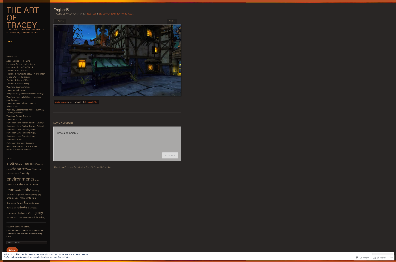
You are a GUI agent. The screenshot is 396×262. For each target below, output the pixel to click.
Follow (12, 250)
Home (9, 41)
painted (28, 194)
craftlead (33, 169)
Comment (170, 155)
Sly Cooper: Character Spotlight (20, 143)
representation (28, 198)
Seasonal (11, 203)
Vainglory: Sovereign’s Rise (18, 87)
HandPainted (22, 184)
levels (18, 190)
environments (20, 178)
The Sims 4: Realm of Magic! (18, 80)
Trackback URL (91, 102)
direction (15, 173)
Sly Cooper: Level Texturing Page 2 (21, 133)
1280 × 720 (91, 14)
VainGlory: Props (13, 119)
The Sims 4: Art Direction (17, 71)
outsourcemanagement (15, 194)
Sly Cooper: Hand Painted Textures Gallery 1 (25, 123)
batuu (8, 169)
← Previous (59, 21)
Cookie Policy (64, 257)
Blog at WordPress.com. (63, 167)
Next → (172, 21)
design (9, 173)
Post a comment (61, 102)
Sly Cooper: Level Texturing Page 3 (21, 130)
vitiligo (16, 218)
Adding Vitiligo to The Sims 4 (18, 61)
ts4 (26, 213)
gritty (37, 180)
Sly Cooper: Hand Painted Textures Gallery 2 (25, 126)
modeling (35, 190)
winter (22, 218)
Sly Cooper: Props (14, 140)
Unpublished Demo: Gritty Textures (21, 146)
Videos (10, 217)
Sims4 (20, 203)
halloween (10, 184)
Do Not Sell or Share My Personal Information (92, 167)
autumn (40, 164)
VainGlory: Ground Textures (18, 116)
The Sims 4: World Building (17, 84)
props (9, 198)
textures (25, 207)
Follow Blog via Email (18, 226)
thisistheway (11, 213)
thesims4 (34, 208)
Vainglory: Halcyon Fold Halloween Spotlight (25, 94)
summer (16, 208)
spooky (31, 203)
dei (40, 169)
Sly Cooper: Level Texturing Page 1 (21, 136)
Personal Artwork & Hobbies (18, 150)
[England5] (117, 95)
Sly (26, 202)
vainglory (35, 213)
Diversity (24, 173)
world (27, 218)
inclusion (34, 184)
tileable (21, 213)
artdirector (31, 163)
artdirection (15, 163)
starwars (9, 208)
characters (19, 169)
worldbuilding (37, 217)
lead (10, 189)
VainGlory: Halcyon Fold (16, 90)
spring (36, 203)
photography (36, 194)
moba (26, 189)
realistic (16, 198)
